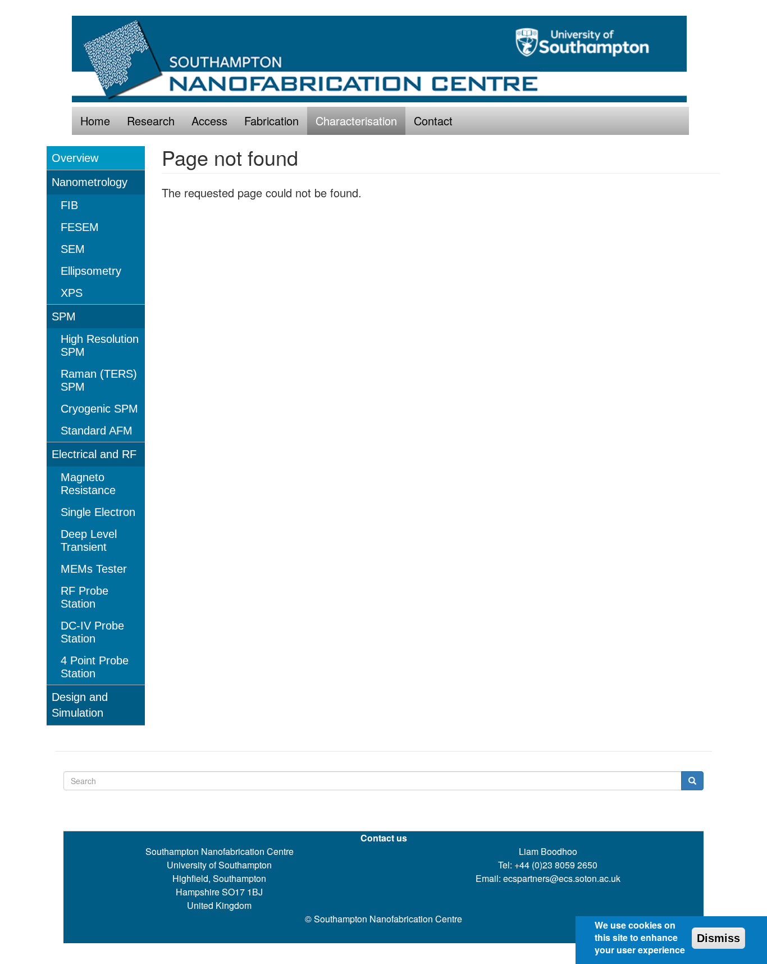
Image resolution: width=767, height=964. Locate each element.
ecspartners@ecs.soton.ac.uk (561, 878)
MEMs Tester (94, 569)
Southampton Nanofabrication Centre (388, 918)
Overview (75, 158)
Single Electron (98, 512)
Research (151, 120)
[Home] (383, 59)
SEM (73, 249)
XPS (72, 293)
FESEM (80, 227)
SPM (64, 316)
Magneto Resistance (88, 483)
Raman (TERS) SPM (99, 380)
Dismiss (718, 938)
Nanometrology (89, 182)
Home (95, 120)
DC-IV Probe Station (92, 632)
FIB (69, 205)
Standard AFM (97, 430)
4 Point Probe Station (95, 667)
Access (209, 120)
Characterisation (356, 120)
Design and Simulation (80, 705)
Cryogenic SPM (99, 408)
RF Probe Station (84, 597)
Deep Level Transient (89, 540)
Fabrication (271, 120)
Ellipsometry (91, 271)
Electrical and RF (94, 454)
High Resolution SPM (100, 345)
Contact (433, 120)
